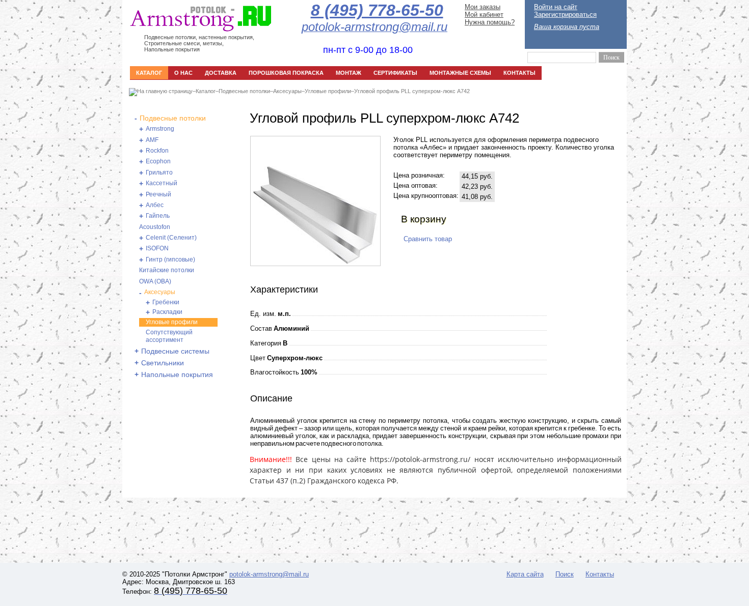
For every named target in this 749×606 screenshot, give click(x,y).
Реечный (158, 194)
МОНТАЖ (348, 73)
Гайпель (158, 215)
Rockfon (157, 150)
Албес (155, 205)
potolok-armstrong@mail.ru (269, 574)
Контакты (599, 574)
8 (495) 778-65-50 (377, 10)
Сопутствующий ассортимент (169, 336)
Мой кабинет (484, 14)
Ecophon (158, 161)
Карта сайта (525, 574)
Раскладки (167, 311)
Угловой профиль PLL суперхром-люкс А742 (412, 91)
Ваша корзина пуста (566, 27)
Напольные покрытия (177, 374)
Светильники (162, 363)
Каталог (206, 91)
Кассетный (161, 183)
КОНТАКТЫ (519, 73)
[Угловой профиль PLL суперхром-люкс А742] (315, 262)
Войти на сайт (555, 7)
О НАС (183, 73)
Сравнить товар (428, 239)
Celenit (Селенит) (171, 237)
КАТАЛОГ (149, 73)
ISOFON (157, 248)
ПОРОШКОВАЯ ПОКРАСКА (286, 73)
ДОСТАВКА (220, 73)
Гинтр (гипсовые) (170, 259)
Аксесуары (287, 91)
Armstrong (160, 128)
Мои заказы (482, 7)
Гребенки (165, 302)
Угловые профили (328, 91)
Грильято (159, 172)
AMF (152, 139)
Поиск (564, 574)
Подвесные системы (175, 351)
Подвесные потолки (244, 91)
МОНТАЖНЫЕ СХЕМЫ (460, 73)
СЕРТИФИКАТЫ (395, 73)
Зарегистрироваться (565, 14)
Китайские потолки (166, 270)
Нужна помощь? (490, 22)
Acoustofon (154, 226)
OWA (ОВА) (155, 281)
